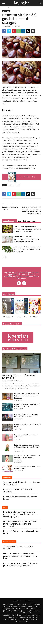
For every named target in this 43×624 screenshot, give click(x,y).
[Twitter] (9, 31)
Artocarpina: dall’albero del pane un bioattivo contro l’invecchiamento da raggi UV (27, 249)
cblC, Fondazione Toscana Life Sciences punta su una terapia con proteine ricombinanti (20, 523)
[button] (3, 3)
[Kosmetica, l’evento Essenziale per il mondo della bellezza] (7, 407)
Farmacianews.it (9, 542)
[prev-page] (3, 257)
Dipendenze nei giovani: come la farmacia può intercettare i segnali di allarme (20, 564)
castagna (11, 185)
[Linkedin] (23, 31)
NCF (4, 507)
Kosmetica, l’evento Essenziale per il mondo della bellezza (27, 405)
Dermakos (7, 478)
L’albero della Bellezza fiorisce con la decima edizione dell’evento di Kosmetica (26, 396)
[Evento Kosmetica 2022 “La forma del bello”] (7, 427)
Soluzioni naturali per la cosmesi (10, 208)
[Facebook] (4, 31)
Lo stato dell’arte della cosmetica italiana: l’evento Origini (26, 416)
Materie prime (12, 8)
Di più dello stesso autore (27, 221)
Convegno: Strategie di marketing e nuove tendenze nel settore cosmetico (27, 458)
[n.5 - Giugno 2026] (8, 306)
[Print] (33, 31)
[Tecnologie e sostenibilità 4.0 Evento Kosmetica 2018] (7, 469)
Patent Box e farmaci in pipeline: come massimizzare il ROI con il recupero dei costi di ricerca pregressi (21, 514)
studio (18, 185)
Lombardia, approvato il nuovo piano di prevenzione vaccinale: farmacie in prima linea (20, 555)
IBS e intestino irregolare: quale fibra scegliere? (18, 547)
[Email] (28, 31)
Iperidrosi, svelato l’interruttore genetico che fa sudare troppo (21, 483)
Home (4, 8)
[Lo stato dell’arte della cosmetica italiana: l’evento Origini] (7, 417)
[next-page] (6, 257)
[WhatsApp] (18, 31)
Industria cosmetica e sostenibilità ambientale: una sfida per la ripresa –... (27, 447)
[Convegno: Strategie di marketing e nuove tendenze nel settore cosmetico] (7, 458)
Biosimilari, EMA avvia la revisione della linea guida (21, 532)
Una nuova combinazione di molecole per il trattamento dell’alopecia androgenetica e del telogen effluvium (31, 210)
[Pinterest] (14, 31)
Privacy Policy (17, 601)
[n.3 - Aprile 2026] (35, 306)
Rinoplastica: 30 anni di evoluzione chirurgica (17, 490)
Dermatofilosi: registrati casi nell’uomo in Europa (20, 498)
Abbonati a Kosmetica (26, 177)
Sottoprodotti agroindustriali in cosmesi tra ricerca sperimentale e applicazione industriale (27, 228)
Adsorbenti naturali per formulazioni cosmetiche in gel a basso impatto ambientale (26, 239)
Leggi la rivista (8, 294)
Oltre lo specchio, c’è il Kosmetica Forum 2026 (19, 376)
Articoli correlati (9, 221)
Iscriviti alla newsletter (11, 324)
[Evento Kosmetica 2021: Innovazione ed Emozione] (7, 437)
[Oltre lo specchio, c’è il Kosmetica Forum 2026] (21, 363)
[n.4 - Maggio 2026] (21, 306)
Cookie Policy (29, 601)
